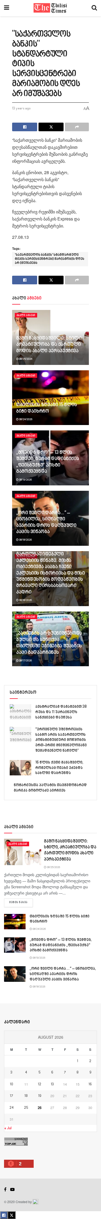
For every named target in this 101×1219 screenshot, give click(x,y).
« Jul (8, 1128)
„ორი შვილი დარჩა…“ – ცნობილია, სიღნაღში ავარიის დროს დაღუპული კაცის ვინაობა (46, 522)
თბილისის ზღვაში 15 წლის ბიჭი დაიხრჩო (46, 408)
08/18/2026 (25, 539)
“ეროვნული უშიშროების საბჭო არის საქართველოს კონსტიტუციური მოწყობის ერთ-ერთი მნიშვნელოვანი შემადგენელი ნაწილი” (61, 740)
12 (39, 1084)
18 (26, 1096)
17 (11, 1096)
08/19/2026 (25, 479)
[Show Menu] (6, 8)
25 (26, 1108)
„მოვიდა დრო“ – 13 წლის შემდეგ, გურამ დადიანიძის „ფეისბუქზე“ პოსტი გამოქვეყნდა (47, 462)
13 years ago (21, 108)
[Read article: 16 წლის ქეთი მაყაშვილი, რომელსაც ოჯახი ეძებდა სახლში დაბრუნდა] (20, 767)
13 (52, 1084)
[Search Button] (94, 8)
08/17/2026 (25, 660)
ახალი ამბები (26, 315)
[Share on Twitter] (51, 127)
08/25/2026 (25, 359)
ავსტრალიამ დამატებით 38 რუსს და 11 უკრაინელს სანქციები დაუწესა (61, 712)
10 (11, 1084)
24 (11, 1108)
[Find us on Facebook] (5, 1189)
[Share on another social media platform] (77, 127)
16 (90, 1084)
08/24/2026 (25, 419)
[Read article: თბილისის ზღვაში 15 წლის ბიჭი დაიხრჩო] (15, 921)
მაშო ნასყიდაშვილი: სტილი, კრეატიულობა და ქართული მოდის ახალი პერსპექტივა (49, 345)
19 (39, 1096)
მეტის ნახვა (21, 902)
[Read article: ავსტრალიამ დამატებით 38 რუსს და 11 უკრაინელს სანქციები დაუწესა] (20, 712)
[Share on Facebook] (24, 127)
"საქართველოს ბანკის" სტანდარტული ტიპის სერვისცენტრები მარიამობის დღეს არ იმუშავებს (49, 259)
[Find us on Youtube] (12, 1189)
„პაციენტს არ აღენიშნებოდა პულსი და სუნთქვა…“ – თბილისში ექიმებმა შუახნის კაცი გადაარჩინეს (49, 643)
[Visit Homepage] (50, 8)
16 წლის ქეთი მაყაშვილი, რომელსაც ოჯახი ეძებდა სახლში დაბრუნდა (59, 767)
